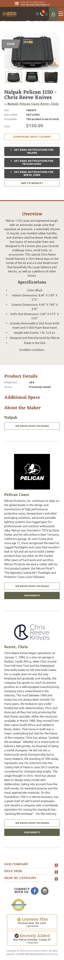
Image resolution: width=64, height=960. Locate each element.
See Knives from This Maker (32, 426)
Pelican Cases (29, 104)
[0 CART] (46, 14)
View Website (32, 595)
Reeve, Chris (49, 104)
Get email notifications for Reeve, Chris (33, 174)
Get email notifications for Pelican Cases (33, 162)
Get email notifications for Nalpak (33, 151)
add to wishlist (32, 183)
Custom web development (30, 954)
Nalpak (12, 104)
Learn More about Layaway (32, 136)
